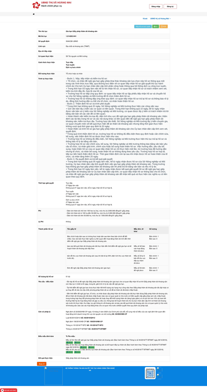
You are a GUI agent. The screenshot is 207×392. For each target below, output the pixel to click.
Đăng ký (170, 6)
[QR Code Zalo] (150, 373)
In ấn (78, 342)
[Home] (34, 14)
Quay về (41, 364)
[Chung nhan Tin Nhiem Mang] (54, 376)
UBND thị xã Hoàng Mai (56, 2)
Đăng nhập (156, 6)
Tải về (70, 342)
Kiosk (145, 18)
